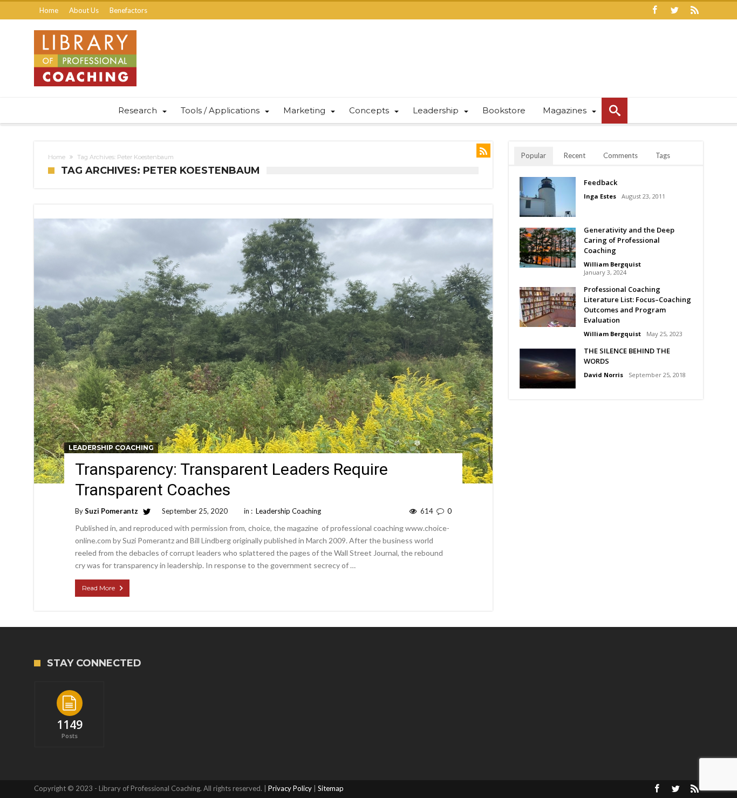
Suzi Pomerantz (111, 511)
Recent (574, 155)
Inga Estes (600, 196)
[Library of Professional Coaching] (85, 30)
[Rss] (694, 10)
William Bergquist (612, 264)
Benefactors (128, 10)
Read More (98, 588)
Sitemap (331, 788)
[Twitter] (674, 10)
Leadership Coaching (111, 448)
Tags (663, 155)
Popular (533, 155)
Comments (620, 155)
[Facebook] (654, 10)
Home (48, 10)
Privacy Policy (290, 788)
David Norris (603, 375)
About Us (84, 10)
